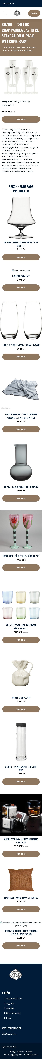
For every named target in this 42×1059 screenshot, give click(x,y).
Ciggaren (10, 1003)
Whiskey (26, 101)
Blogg (8, 1018)
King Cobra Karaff (21, 276)
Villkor (29, 1051)
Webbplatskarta (31, 1054)
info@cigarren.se (8, 3)
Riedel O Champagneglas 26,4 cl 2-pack (21, 345)
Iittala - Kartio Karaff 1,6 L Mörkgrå (21, 486)
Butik (34, 13)
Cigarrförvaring (13, 1013)
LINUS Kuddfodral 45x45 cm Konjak (21, 897)
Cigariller (10, 1008)
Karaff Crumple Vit (21, 697)
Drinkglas (17, 101)
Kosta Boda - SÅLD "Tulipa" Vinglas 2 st (21, 555)
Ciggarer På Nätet (14, 998)
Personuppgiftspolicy (13, 1054)
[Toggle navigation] (5, 13)
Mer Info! (21, 119)
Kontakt (20, 1051)
